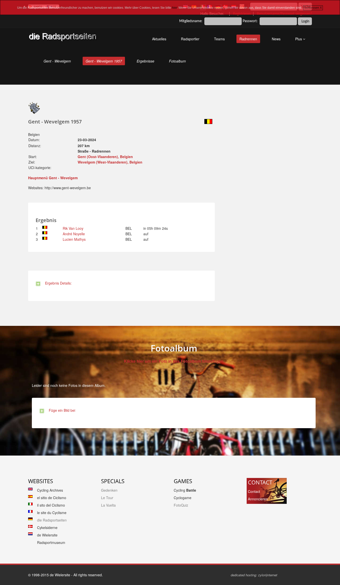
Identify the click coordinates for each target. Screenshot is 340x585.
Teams (219, 38)
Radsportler (190, 38)
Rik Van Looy (73, 228)
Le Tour (107, 497)
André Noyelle (74, 233)
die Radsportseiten (52, 520)
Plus (299, 38)
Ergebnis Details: (57, 283)
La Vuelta (108, 505)
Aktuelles (159, 38)
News (276, 38)
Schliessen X (313, 7)
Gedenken (109, 490)
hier (174, 7)
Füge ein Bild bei (61, 410)
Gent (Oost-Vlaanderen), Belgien (105, 156)
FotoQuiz (181, 505)
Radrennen (248, 38)
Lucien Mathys (74, 239)
